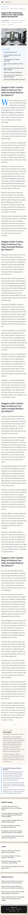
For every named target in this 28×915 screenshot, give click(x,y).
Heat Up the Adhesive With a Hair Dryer (14, 79)
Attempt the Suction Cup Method (13, 72)
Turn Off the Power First (10, 52)
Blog (6, 6)
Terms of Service (12, 910)
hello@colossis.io (14, 907)
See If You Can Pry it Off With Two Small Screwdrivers (13, 76)
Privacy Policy (19, 909)
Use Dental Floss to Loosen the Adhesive (12, 55)
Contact (15, 793)
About (11, 793)
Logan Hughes (6, 20)
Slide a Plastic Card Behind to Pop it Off (13, 64)
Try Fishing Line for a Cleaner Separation (12, 60)
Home (2, 6)
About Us (8, 909)
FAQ (18, 910)
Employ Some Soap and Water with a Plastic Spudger (14, 68)
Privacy (19, 793)
